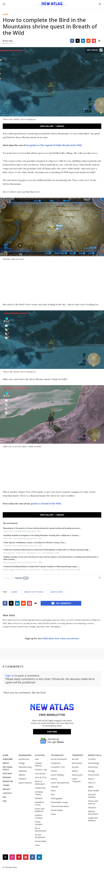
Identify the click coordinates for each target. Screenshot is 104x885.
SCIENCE (92, 759)
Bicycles (75, 767)
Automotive (77, 763)
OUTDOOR (40, 755)
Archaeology (93, 763)
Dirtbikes (39, 798)
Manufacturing (25, 767)
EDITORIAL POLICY (7, 768)
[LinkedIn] (83, 41)
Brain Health (93, 790)
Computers (56, 763)
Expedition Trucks (39, 803)
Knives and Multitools (39, 810)
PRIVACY (6, 789)
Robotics (22, 778)
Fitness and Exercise (93, 802)
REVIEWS (7, 777)
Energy (22, 763)
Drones (54, 771)
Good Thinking (57, 775)
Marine (75, 771)
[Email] (99, 41)
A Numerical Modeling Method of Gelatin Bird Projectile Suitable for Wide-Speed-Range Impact (40, 567)
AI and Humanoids (59, 759)
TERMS (6, 785)
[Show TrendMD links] (100, 578)
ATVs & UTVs (40, 777)
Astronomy (93, 767)
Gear (37, 759)
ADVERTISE (8, 781)
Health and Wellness (93, 819)
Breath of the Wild (34, 592)
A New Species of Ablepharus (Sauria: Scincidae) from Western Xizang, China (33, 543)
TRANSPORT (77, 755)
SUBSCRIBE (8, 759)
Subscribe (52, 731)
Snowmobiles (41, 841)
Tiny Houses (40, 773)
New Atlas (9, 615)
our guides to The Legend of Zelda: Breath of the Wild (53, 145)
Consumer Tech (58, 767)
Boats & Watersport (40, 782)
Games (5, 14)
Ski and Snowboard (40, 836)
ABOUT (6, 763)
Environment (93, 775)
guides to (46, 503)
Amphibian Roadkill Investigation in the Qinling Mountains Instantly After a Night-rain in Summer (40, 535)
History (54, 778)
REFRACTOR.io (94, 755)
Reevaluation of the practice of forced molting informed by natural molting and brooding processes (41, 528)
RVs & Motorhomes (40, 829)
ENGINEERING (25, 755)
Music (53, 790)
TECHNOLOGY (57, 755)
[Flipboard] (94, 41)
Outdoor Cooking (38, 816)
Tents (37, 845)
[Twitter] (78, 41)
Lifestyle (54, 786)
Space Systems (25, 782)
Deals (53, 814)
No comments (63, 603)
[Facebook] (72, 41)
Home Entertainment (60, 782)
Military (22, 775)
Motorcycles (77, 775)
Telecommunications (60, 806)
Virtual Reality (57, 810)
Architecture (24, 759)
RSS (4, 797)
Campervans (40, 788)
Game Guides (57, 592)
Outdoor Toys (41, 769)
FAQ (4, 801)
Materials (23, 771)
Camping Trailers (39, 793)
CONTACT (7, 793)
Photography (56, 798)
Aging (90, 786)
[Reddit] (88, 41)
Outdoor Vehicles (38, 764)
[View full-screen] (101, 50)
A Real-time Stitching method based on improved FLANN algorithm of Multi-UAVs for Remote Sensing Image (45, 550)
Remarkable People (59, 802)
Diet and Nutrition (92, 795)
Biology (91, 771)
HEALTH (91, 782)
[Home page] (52, 4)
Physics (91, 778)
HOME (5, 755)
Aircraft (75, 759)
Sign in (9, 675)
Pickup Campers (39, 823)
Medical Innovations (93, 812)
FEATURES (7, 773)
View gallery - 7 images (52, 126)
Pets (53, 794)
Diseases (92, 807)
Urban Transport (76, 780)
